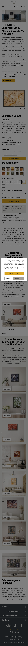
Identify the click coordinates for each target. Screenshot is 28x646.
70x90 (20, 181)
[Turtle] (21, 174)
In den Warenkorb (14, 158)
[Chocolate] (3, 169)
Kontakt (11, 636)
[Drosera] (21, 169)
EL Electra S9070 (8, 329)
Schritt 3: (12, 190)
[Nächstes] (24, 109)
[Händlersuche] (17, 6)
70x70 (15, 181)
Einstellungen (19, 270)
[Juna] (17, 169)
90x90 (3, 186)
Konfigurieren (18, 278)
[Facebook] (10, 632)
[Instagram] (15, 632)
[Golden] (12, 169)
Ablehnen (8, 278)
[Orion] (8, 169)
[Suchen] (14, 6)
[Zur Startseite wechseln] (14, 2)
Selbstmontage (17, 636)
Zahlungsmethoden (14, 639)
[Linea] (17, 174)
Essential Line (6, 119)
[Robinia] (8, 174)
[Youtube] (13, 632)
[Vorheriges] (21, 109)
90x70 (24, 181)
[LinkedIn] (18, 632)
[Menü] (3, 6)
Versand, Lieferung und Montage (11, 637)
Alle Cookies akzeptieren (14, 273)
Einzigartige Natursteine (10, 611)
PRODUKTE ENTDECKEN (8, 81)
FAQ (22, 637)
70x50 (11, 181)
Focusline (23, 361)
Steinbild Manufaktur (9, 615)
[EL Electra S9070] (14, 314)
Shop (6, 636)
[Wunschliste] (20, 6)
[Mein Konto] (24, 6)
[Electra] (3, 174)
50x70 (7, 181)
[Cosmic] (12, 174)
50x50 (3, 181)
